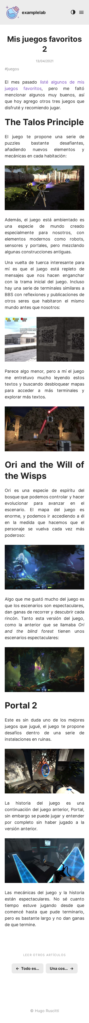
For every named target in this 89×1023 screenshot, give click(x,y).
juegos (13, 68)
